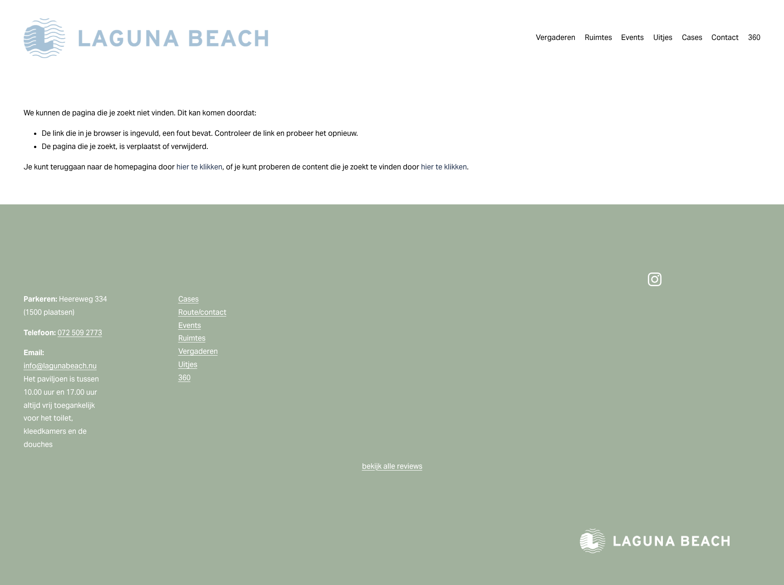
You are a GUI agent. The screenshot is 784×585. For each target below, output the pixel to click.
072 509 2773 (80, 332)
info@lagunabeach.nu (60, 366)
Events (189, 325)
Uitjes (187, 364)
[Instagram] (654, 279)
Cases (692, 37)
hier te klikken (199, 167)
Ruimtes (192, 338)
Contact (725, 37)
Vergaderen (198, 351)
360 (754, 37)
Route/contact (202, 312)
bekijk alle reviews (392, 466)
